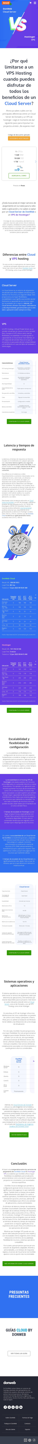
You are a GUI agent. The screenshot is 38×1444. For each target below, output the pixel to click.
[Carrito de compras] (30, 3)
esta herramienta (25, 508)
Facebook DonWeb (5, 1407)
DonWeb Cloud (27, 268)
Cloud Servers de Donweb (22, 1105)
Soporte (27, 1429)
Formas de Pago (27, 1418)
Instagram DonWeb (17, 1407)
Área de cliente (10, 1429)
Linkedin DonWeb (21, 1407)
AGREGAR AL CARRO (19, 176)
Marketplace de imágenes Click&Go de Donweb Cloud (21, 1125)
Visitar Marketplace (19, 1135)
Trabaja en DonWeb (10, 1423)
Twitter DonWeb (9, 1407)
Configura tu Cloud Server (19, 421)
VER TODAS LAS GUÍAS (19, 1353)
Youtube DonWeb (13, 1407)
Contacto (27, 1423)
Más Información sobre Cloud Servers (19, 1263)
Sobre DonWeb (10, 1418)
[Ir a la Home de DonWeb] (6, 3)
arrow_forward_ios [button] (35, 161)
